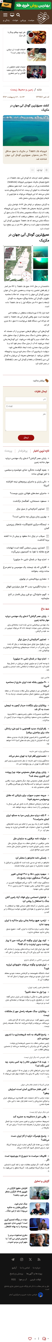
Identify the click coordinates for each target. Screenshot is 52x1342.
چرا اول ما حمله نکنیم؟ (35, 992)
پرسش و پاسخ (16, 1274)
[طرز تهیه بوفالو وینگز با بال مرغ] (36, 37)
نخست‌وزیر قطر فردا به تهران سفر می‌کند (27, 756)
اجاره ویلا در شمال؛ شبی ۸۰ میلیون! (29, 560)
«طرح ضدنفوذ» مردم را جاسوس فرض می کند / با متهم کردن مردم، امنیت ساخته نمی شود (16, 1239)
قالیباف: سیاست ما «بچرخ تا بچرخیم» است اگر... (27, 1158)
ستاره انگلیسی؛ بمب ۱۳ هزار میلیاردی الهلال (26, 587)
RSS (13, 1279)
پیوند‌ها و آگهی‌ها (34, 1274)
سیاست (31, 20)
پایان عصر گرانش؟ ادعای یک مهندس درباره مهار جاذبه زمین (27, 618)
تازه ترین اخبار (41, 451)
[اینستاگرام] (21, 1259)
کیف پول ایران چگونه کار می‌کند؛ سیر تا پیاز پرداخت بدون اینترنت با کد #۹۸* (27, 942)
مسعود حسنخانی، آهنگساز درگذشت (29, 501)
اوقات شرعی (35, 1279)
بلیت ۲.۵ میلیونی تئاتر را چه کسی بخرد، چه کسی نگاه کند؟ (27, 1064)
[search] (18, 15)
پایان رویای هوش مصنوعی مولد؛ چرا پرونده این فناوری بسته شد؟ (27, 774)
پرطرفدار (22, 451)
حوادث (15, 20)
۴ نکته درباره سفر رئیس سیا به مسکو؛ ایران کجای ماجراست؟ (27, 817)
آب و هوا (23, 1279)
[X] (30, 1259)
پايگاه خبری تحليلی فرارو (18, 1286)
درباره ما (36, 1268)
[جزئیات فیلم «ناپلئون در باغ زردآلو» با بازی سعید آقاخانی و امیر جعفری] (36, 71)
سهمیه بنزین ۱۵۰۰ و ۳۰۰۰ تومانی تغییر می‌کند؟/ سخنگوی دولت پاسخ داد (30, 876)
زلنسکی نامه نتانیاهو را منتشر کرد (30, 858)
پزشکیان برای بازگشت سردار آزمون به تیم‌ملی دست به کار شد (26, 707)
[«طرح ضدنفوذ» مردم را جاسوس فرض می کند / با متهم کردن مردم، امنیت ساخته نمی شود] (39, 1240)
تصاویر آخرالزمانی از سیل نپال (30, 509)
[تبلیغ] (26, 5)
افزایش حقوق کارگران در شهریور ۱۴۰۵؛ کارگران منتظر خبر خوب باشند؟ (16, 1192)
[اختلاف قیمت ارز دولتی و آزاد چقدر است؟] (36, 54)
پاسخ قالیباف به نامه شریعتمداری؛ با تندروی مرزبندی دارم (27, 1037)
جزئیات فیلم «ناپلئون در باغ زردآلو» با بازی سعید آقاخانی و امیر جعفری (15, 70)
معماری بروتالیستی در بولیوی (32, 579)
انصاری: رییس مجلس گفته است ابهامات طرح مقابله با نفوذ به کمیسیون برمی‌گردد (27, 550)
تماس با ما (25, 1268)
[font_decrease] (32, 170)
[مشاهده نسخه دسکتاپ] (12, 15)
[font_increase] (46, 170)
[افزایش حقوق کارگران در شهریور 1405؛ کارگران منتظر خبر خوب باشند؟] (39, 1193)
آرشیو (14, 1268)
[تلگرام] (13, 1259)
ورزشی (23, 20)
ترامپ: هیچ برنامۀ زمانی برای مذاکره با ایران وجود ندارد (27, 922)
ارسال (26, 438)
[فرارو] (43, 18)
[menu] (5, 14)
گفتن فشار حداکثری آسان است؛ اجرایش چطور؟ (28, 1091)
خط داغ (45, 609)
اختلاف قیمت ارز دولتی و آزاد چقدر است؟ (16, 51)
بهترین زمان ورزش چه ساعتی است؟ (29, 517)
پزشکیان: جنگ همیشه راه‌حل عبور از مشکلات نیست (27, 1013)
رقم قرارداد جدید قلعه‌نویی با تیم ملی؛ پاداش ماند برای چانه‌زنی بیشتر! (27, 731)
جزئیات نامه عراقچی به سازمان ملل (29, 839)
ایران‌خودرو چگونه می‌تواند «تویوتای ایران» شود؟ (27, 967)
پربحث (8, 451)
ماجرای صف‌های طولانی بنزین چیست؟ (28, 493)
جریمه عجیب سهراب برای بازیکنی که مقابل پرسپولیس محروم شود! (27, 797)
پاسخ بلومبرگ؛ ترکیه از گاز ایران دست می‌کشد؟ (30, 1138)
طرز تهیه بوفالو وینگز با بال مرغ (16, 34)
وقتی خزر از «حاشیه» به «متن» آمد (29, 1117)
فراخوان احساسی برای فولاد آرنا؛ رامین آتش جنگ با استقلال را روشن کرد (27, 899)
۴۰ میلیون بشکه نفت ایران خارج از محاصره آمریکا (27, 684)
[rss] (39, 1259)
